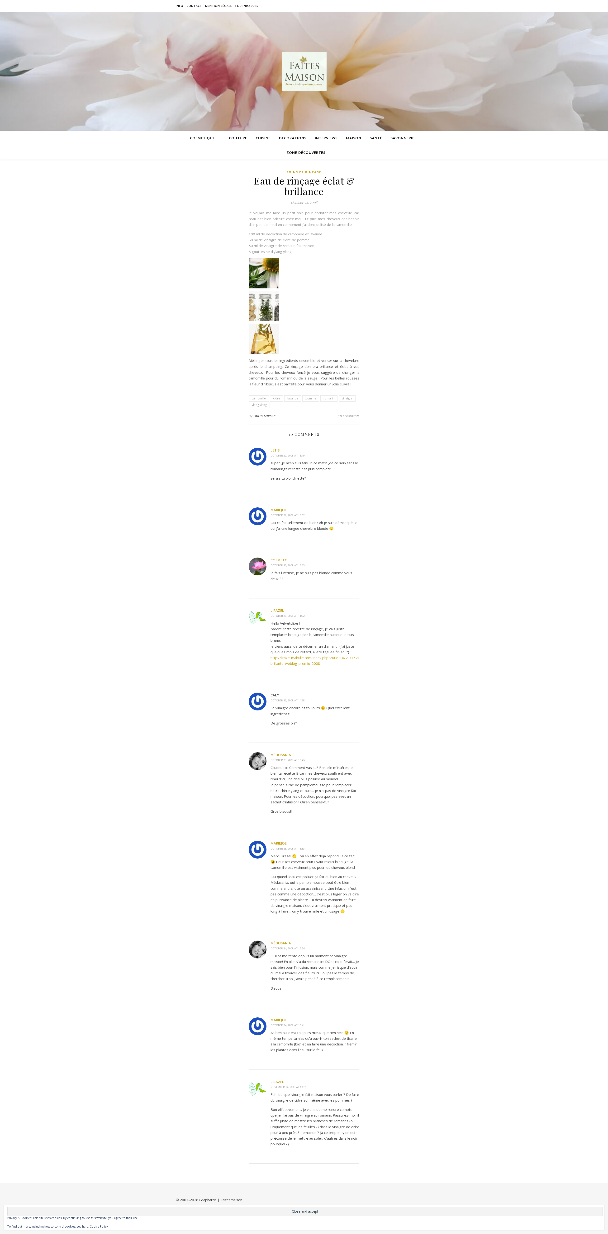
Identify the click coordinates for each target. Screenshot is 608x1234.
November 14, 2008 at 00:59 (289, 1087)
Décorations (292, 138)
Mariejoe (279, 509)
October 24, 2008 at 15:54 (288, 948)
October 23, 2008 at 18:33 (288, 848)
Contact (194, 6)
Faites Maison (264, 415)
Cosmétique (202, 138)
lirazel (277, 610)
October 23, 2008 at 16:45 (288, 760)
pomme (310, 398)
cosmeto (279, 560)
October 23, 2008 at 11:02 (288, 615)
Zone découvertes (305, 152)
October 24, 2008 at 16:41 (288, 1025)
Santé (376, 138)
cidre (276, 398)
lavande (292, 398)
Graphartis (208, 1199)
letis (275, 450)
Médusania (281, 754)
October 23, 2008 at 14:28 (288, 700)
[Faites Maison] (304, 71)
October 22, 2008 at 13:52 (288, 515)
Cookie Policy (99, 1226)
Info (179, 6)
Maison (353, 138)
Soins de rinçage (304, 172)
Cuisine (263, 138)
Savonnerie (402, 138)
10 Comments (348, 415)
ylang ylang (259, 405)
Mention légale (218, 6)
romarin (328, 398)
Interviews (326, 138)
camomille (259, 398)
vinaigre (347, 398)
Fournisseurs (246, 6)
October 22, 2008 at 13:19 (288, 455)
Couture (238, 138)
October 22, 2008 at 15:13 (288, 565)
